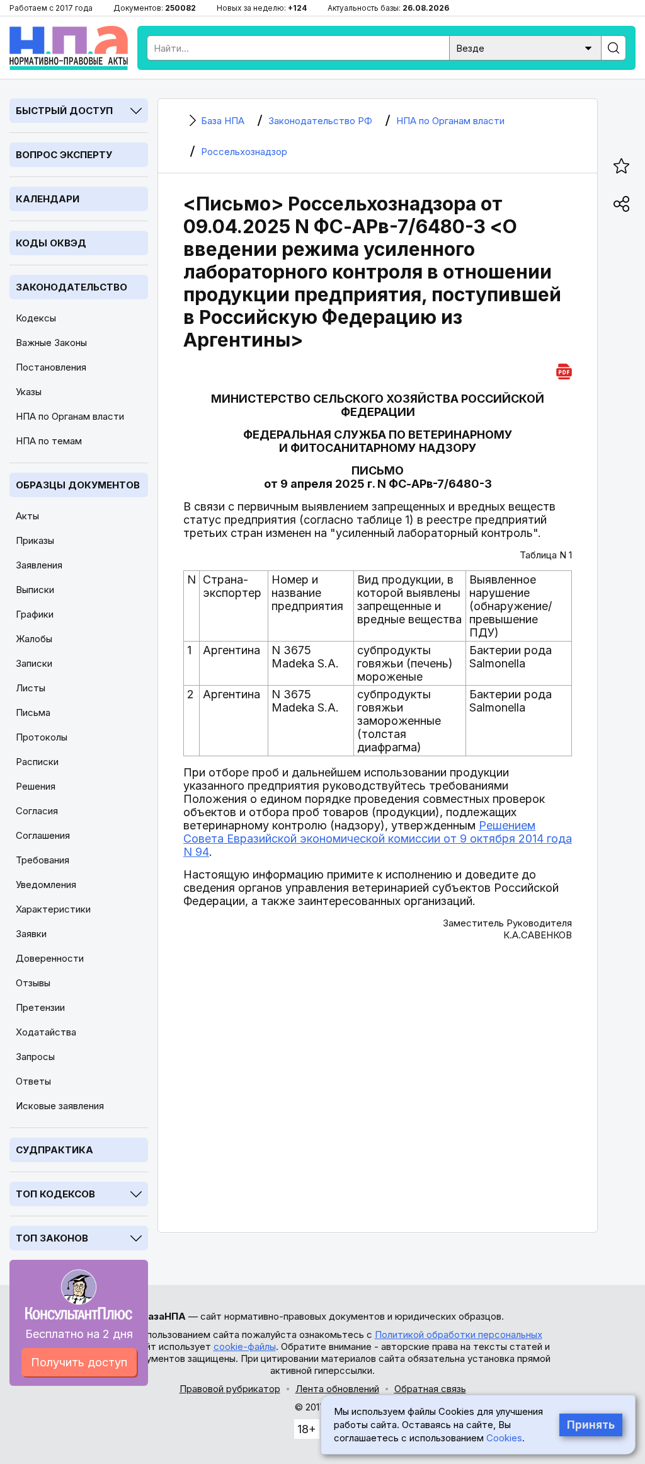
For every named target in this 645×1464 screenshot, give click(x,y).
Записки (34, 663)
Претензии (40, 1007)
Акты (27, 516)
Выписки (35, 590)
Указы (29, 392)
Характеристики (53, 909)
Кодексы (36, 318)
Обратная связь (430, 1389)
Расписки (37, 762)
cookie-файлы (245, 1346)
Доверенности (50, 958)
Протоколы (41, 737)
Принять (591, 1425)
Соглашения (43, 835)
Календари (47, 199)
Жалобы (34, 639)
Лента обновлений (337, 1389)
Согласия (37, 811)
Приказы (35, 540)
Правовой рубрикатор (230, 1389)
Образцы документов (78, 485)
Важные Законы (51, 343)
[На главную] (68, 48)
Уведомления (46, 885)
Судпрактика (54, 1150)
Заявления (39, 565)
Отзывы (33, 983)
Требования (42, 860)
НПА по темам (49, 441)
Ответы (33, 1081)
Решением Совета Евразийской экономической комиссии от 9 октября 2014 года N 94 (377, 838)
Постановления (51, 367)
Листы (30, 688)
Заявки (31, 934)
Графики (35, 614)
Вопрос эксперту (64, 155)
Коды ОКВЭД (51, 243)
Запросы (35, 1057)
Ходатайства (46, 1032)
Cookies (504, 1438)
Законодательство (71, 287)
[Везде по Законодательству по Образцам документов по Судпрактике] (525, 47)
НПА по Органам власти (70, 416)
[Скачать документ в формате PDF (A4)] (564, 370)
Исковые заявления (60, 1106)
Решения (35, 786)
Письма (33, 712)
